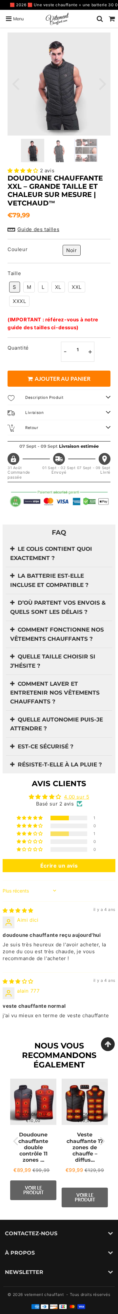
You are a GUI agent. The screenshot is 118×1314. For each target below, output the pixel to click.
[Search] (100, 19)
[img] (18, 910)
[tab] (59, 553)
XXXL (19, 301)
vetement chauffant (44, 1294)
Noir (71, 250)
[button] (24, 170)
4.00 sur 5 (76, 797)
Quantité (18, 348)
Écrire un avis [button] (59, 865)
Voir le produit (33, 1190)
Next (102, 83)
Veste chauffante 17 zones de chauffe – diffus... (85, 1147)
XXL (77, 287)
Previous (15, 83)
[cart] (112, 19)
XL (58, 287)
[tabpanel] (32, 150)
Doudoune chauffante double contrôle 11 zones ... (33, 1147)
